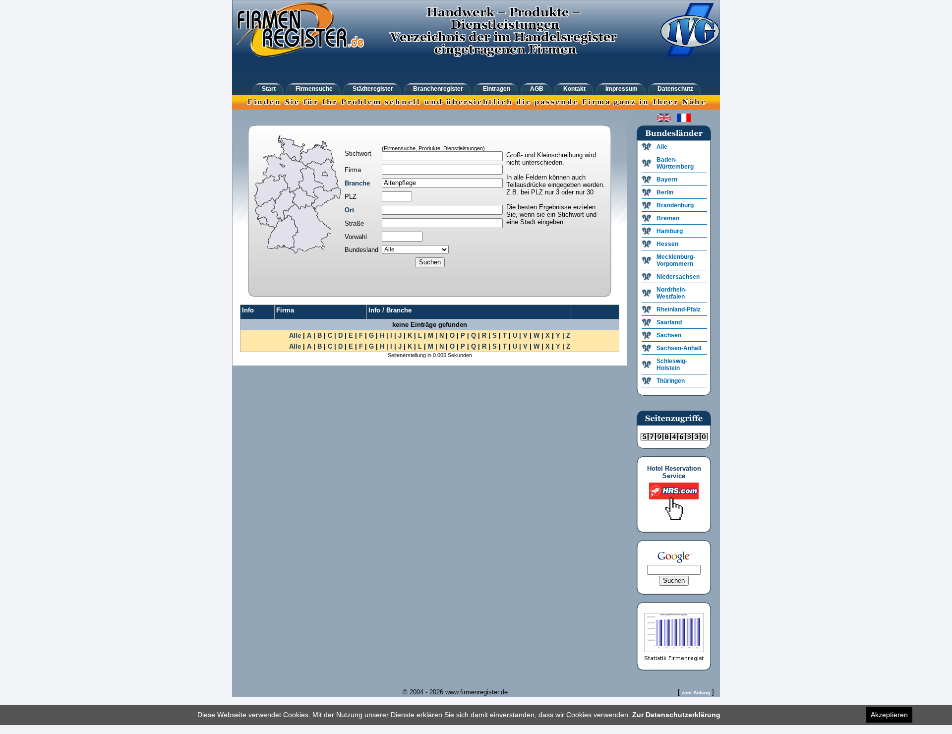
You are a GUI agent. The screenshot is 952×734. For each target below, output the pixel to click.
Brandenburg (675, 205)
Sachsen (668, 335)
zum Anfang (696, 692)
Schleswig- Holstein (671, 364)
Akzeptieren (889, 715)
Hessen (667, 244)
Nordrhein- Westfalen (671, 293)
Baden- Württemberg (675, 163)
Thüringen (670, 380)
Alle (295, 335)
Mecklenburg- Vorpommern (675, 260)
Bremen (667, 218)
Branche (357, 183)
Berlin (664, 192)
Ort (349, 210)
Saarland (669, 322)
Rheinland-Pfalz (678, 309)
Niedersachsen (678, 276)
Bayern (666, 179)
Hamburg (669, 231)
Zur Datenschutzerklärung (676, 715)
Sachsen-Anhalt (679, 348)
